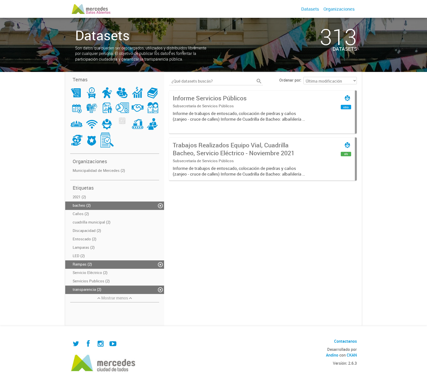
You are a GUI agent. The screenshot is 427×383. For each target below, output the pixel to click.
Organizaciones (339, 9)
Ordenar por (289, 80)
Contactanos (345, 341)
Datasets (310, 9)
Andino (332, 355)
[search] (259, 81)
